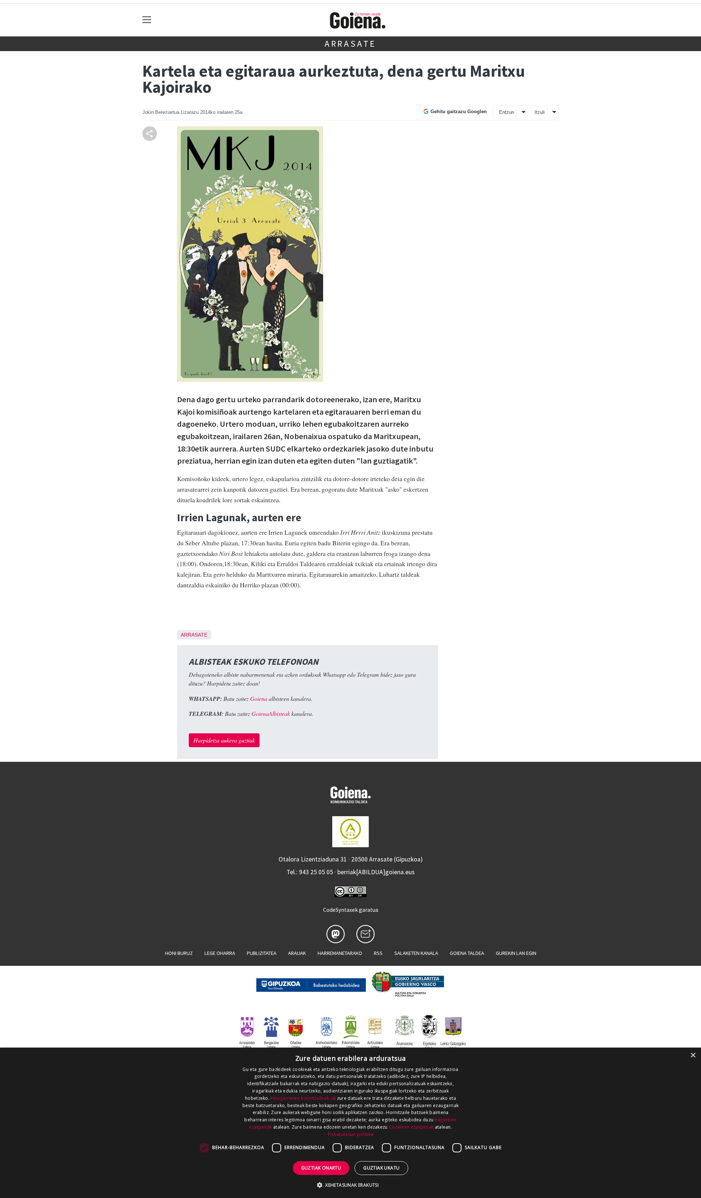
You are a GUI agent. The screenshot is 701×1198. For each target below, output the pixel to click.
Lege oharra (219, 953)
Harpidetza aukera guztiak (224, 740)
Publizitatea (261, 953)
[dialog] (350, 1123)
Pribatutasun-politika (350, 1134)
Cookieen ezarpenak (411, 1127)
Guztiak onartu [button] (321, 1168)
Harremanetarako (340, 953)
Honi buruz (179, 953)
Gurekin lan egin (516, 953)
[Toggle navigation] (147, 20)
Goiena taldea (467, 953)
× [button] (693, 1055)
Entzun (506, 112)
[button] (350, 1184)
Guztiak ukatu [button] (381, 1168)
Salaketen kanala (416, 953)
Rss (378, 953)
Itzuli (540, 112)
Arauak (297, 953)
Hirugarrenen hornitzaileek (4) (303, 1098)
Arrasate (350, 43)
